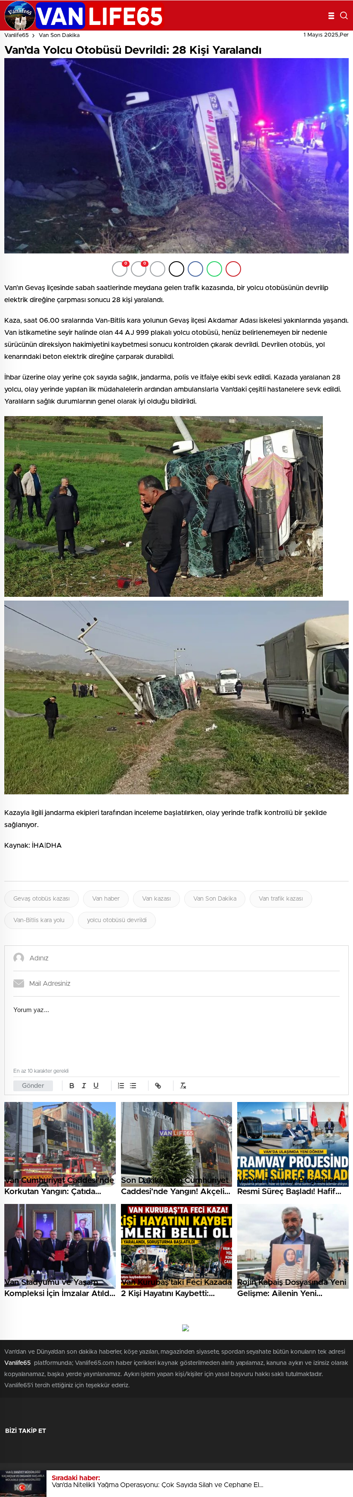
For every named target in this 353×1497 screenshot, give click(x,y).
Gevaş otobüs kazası (41, 899)
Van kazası (156, 899)
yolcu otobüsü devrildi (117, 920)
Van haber (106, 899)
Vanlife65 (16, 35)
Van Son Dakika (59, 35)
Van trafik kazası (281, 899)
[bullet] (133, 1085)
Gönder (33, 1086)
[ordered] (121, 1085)
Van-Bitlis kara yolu (39, 920)
